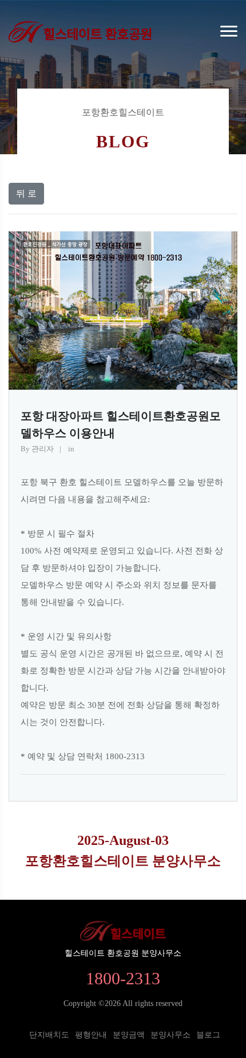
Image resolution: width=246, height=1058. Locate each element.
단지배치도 (49, 1035)
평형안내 (91, 1035)
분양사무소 (170, 1035)
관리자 (42, 448)
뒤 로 (26, 193)
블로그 (208, 1035)
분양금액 (129, 1035)
